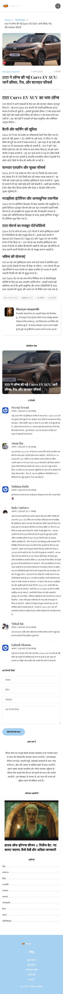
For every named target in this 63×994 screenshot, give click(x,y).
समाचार (5, 896)
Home (8, 20)
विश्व (4, 908)
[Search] (58, 6)
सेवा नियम (31, 965)
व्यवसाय (5, 890)
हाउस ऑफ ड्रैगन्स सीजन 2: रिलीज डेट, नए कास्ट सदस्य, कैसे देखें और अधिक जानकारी (30, 847)
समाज (4, 915)
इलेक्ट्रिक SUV (27, 298)
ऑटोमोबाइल (20, 20)
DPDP (31, 979)
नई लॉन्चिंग (40, 298)
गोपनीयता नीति (31, 970)
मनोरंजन (5, 872)
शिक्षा (4, 878)
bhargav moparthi (11, 71)
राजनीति (5, 884)
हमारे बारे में (31, 960)
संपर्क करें (31, 974)
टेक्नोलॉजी (6, 902)
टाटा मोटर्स (52, 298)
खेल (3, 866)
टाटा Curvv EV (11, 298)
